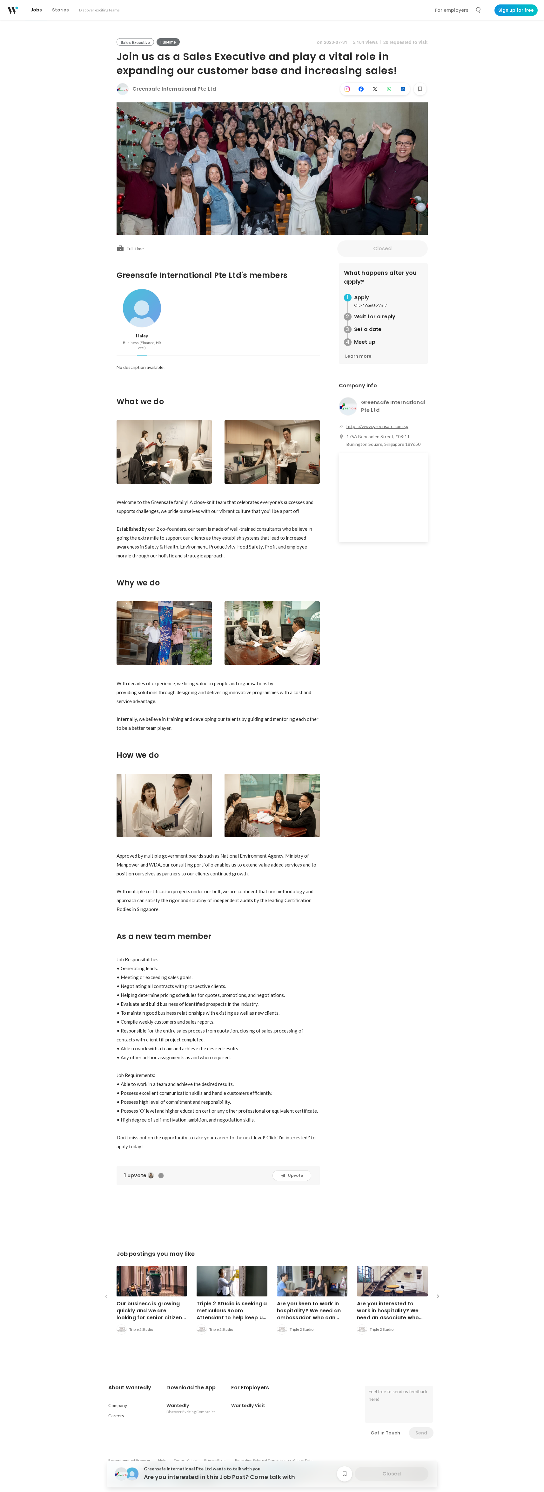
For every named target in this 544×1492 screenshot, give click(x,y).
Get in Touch (385, 1433)
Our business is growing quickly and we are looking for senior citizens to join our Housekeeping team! (151, 1317)
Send (421, 1433)
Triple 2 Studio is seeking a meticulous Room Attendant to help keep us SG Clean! (232, 1314)
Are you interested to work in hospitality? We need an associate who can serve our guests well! (391, 1314)
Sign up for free (516, 10)
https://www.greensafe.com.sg (377, 426)
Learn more (358, 356)
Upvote (295, 1175)
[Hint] (161, 1175)
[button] (129, 1388)
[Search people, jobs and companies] (478, 10)
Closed (382, 248)
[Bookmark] (420, 89)
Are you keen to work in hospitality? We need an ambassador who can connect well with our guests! (309, 1317)
